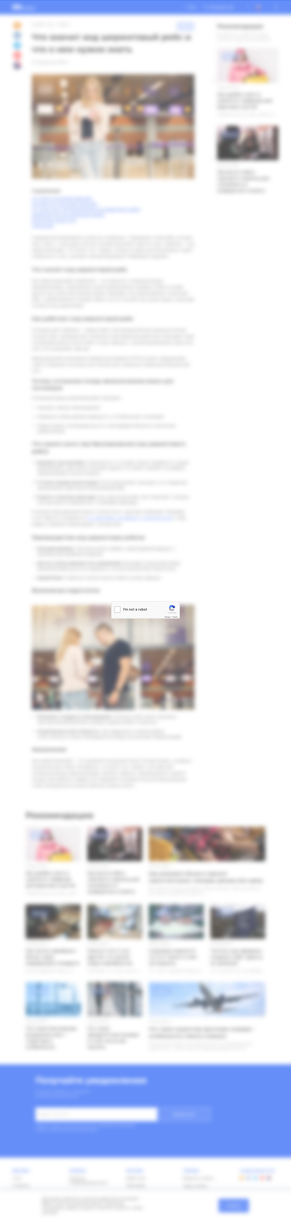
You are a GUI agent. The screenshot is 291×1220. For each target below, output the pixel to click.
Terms (175, 617)
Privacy (168, 617)
